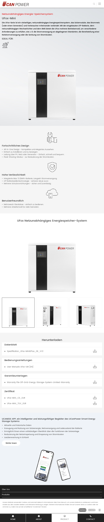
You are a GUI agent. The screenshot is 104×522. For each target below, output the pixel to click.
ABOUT (39, 519)
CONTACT (90, 519)
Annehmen (82, 510)
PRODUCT (64, 519)
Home (12, 519)
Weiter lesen (11, 443)
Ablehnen (91, 510)
